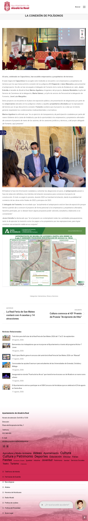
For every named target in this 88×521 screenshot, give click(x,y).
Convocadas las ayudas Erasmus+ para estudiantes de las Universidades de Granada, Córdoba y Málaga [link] (46, 365)
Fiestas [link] (7, 460)
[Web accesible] (2, 132)
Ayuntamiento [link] (51, 453)
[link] (84, 6)
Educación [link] (56, 456)
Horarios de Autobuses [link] (13, 492)
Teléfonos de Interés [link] (12, 472)
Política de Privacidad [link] (12, 508)
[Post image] (6, 338)
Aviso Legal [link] (9, 513)
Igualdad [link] (29, 460)
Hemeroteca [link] (42, 296)
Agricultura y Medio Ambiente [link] (17, 453)
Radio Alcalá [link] (9, 498)
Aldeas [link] (37, 453)
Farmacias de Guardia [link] (13, 477)
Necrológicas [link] (9, 482)
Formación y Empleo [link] (19, 460)
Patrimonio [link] (58, 460)
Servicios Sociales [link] (77, 460)
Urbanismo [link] (24, 464)
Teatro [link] (6, 463)
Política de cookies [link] (11, 503)
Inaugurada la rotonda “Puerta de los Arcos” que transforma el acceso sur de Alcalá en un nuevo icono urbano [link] (48, 375)
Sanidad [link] (66, 460)
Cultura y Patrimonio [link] (18, 456)
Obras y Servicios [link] (52, 296)
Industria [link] (37, 460)
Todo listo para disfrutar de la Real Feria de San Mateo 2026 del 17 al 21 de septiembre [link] (43, 336)
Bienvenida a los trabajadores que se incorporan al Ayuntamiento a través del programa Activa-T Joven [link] (47, 346)
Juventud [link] (47, 460)
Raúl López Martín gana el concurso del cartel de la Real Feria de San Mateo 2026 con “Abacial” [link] (46, 355)
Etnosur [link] (67, 457)
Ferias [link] (75, 456)
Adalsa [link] (7, 487)
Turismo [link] (14, 463)
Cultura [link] (65, 453)
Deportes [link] (41, 456)
